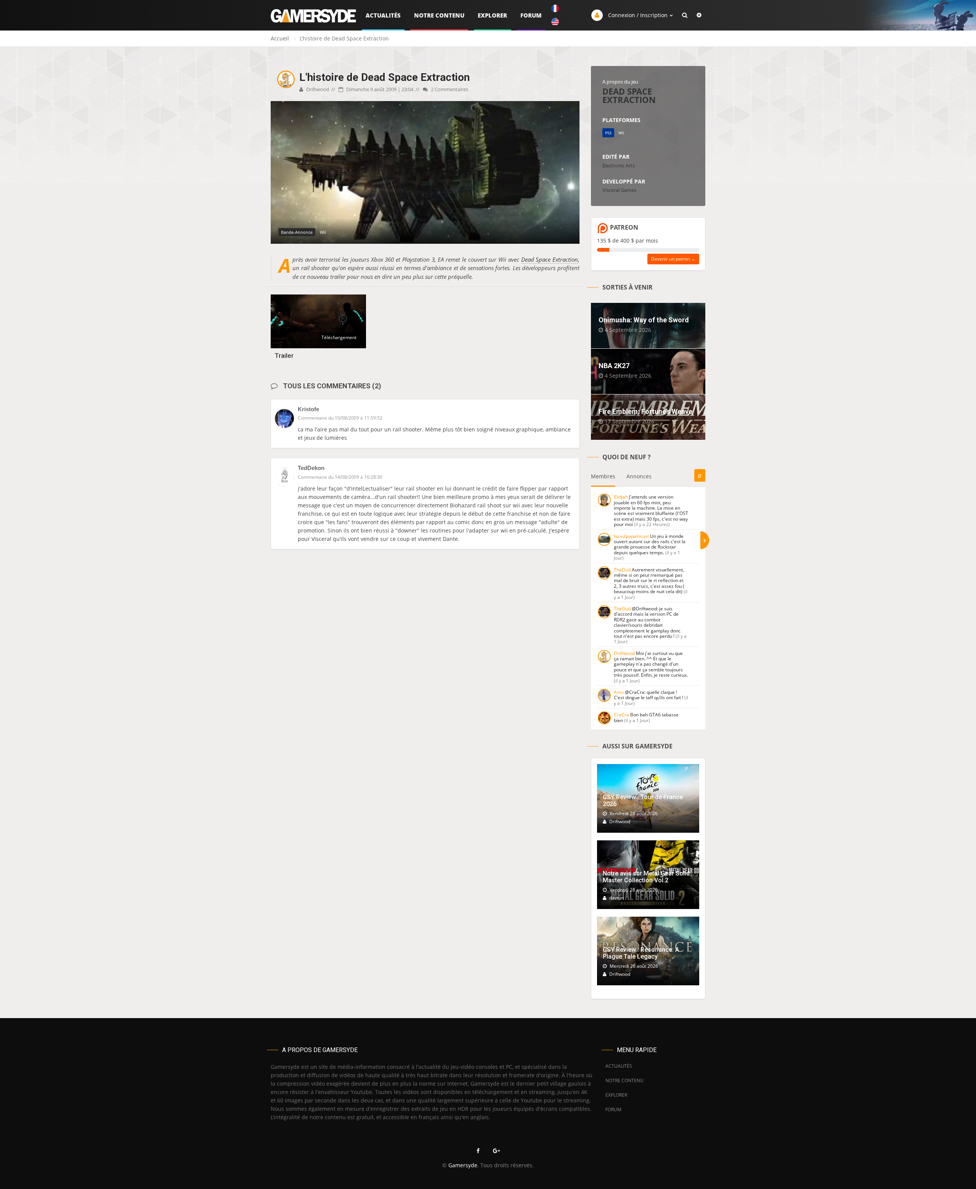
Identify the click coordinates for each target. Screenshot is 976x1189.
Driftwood (317, 89)
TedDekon (311, 468)
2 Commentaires (449, 89)
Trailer (284, 355)
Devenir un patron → (673, 259)
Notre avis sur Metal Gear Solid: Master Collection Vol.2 (647, 877)
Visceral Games (619, 190)
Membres (603, 476)
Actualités (383, 15)
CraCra (621, 714)
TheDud (622, 569)
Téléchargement (338, 337)
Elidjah (621, 497)
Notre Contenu (439, 15)
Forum (531, 15)
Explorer (492, 15)
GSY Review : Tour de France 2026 (643, 800)
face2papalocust (631, 536)
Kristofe (308, 409)
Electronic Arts (618, 165)
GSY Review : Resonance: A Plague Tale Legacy (641, 953)
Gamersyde (462, 1165)
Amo (619, 692)
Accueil (280, 38)
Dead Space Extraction (549, 259)
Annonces (639, 476)
